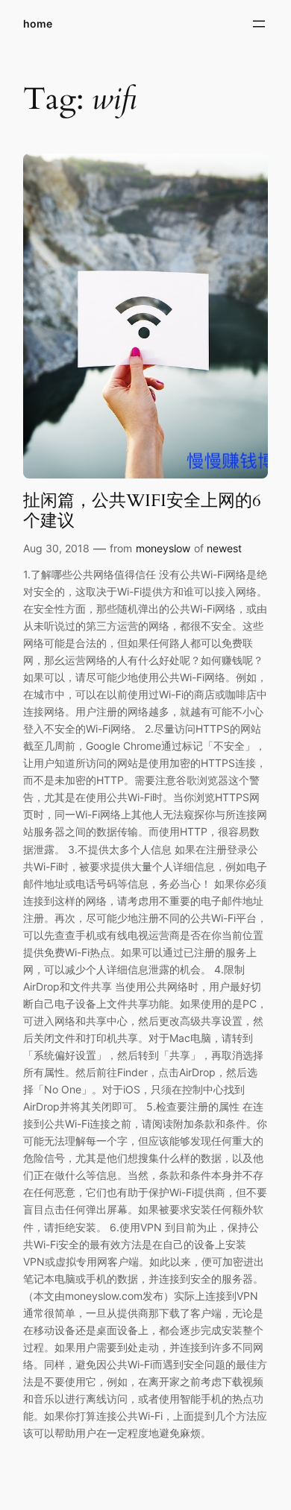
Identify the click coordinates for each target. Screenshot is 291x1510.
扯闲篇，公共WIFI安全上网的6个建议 (142, 510)
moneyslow (163, 548)
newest (224, 548)
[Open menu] (259, 24)
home (37, 23)
